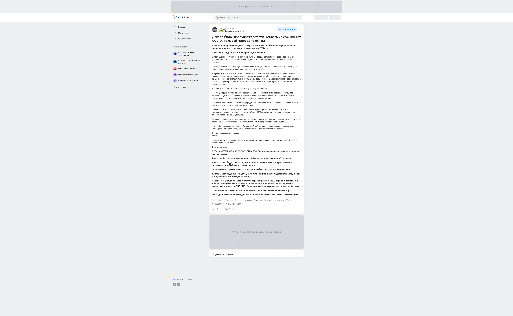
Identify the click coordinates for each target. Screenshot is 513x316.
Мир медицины (233, 31)
